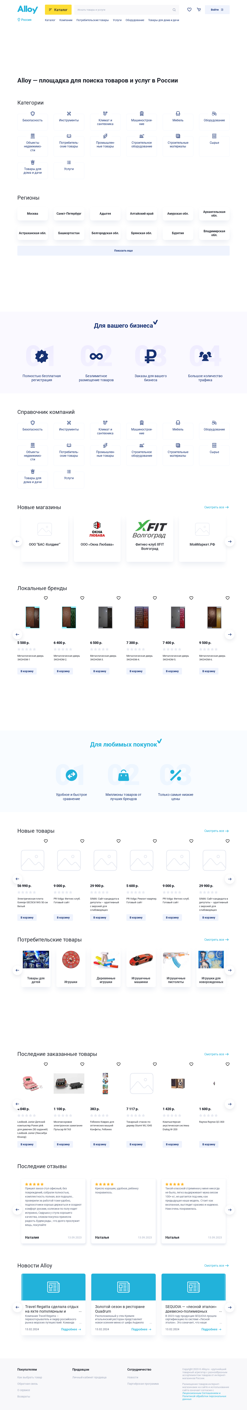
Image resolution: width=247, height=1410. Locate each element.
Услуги (117, 20)
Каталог (50, 20)
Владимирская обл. (214, 233)
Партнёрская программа (143, 1383)
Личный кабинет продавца (89, 1377)
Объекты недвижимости (32, 146)
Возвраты (23, 1396)
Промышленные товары (105, 144)
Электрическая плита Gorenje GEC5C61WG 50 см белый (32, 902)
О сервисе (23, 1390)
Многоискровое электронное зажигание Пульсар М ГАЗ (68, 1125)
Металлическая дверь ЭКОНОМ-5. (176, 657)
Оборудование (135, 20)
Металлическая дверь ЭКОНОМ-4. (139, 657)
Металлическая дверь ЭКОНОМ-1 (30, 657)
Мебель (178, 120)
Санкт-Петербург (69, 213)
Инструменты (69, 120)
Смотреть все (214, 507)
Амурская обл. (178, 213)
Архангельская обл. (214, 213)
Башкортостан (69, 233)
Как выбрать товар (29, 1377)
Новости (132, 1377)
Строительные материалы (178, 144)
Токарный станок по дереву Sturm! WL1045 (139, 1123)
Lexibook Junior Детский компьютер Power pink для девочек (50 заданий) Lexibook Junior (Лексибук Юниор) (32, 1129)
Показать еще (123, 250)
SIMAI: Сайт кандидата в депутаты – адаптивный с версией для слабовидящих (104, 904)
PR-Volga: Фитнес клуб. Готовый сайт (67, 900)
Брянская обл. (141, 233)
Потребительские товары (92, 20)
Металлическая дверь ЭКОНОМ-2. (67, 657)
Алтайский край (141, 213)
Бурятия (178, 233)
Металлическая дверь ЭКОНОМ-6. (212, 657)
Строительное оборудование (141, 144)
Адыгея (105, 213)
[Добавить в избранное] (46, 598)
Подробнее (69, 1329)
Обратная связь (27, 1383)
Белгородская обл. (105, 233)
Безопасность (33, 120)
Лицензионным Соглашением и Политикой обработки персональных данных (204, 1396)
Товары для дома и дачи (163, 20)
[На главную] (30, 10)
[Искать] (174, 9)
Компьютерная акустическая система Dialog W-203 (176, 1125)
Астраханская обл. (32, 233)
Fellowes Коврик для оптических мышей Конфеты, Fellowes (102, 1125)
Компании (65, 20)
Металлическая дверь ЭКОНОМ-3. (103, 657)
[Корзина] (199, 9)
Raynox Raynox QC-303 (211, 1121)
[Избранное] (189, 9)
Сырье (214, 143)
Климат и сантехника (105, 122)
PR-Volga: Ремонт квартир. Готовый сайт (141, 900)
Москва (32, 213)
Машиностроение (141, 122)
